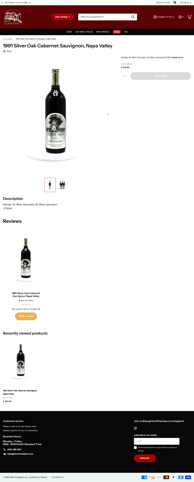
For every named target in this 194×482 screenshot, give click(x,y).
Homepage (7, 39)
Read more (178, 57)
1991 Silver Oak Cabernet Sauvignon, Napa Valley (20, 392)
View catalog (61, 16)
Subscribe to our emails (145, 435)
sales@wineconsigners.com (20, 453)
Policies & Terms (163, 2)
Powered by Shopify (38, 477)
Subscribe (145, 458)
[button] (1, 2)
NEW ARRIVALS (102, 31)
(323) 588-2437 (14, 449)
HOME (69, 31)
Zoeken (133, 17)
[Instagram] (135, 428)
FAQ (126, 31)
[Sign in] (181, 17)
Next (30, 2)
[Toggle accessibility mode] (174, 2)
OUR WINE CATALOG (84, 31)
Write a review (26, 316)
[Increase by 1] (128, 73)
